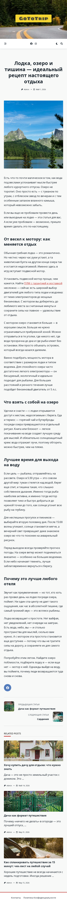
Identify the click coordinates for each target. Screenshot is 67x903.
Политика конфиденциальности (39, 897)
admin (26, 89)
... (23, 778)
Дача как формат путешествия (25, 815)
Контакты (16, 897)
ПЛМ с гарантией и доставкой (43, 283)
